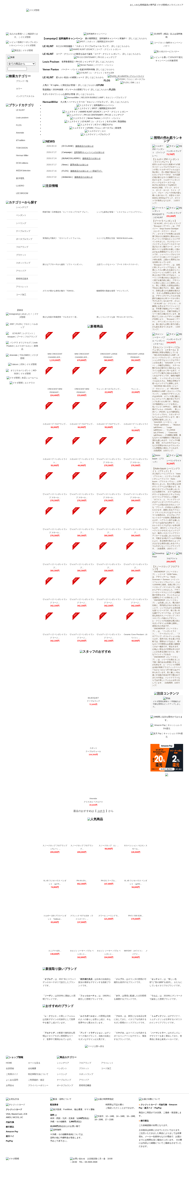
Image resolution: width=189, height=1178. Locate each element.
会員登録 (10, 1068)
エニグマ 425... (54, 951)
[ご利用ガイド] (109, 22)
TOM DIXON (22, 148)
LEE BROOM (22, 193)
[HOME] (32, 10)
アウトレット (22, 287)
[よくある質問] (131, 22)
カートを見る (34, 1063)
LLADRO (20, 186)
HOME (9, 1063)
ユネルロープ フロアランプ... (55, 424)
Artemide (20, 133)
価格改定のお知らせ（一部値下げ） (86, 171)
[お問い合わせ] (152, 22)
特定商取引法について (38, 1074)
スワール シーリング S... (108, 916)
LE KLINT (20, 110)
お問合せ (10, 1085)
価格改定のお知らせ (84, 146)
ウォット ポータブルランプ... (109, 389)
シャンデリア (22, 207)
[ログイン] (73, 22)
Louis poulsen (22, 117)
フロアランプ (22, 247)
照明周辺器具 (22, 279)
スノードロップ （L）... (109, 846)
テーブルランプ (23, 231)
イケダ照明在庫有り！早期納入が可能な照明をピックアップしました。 (167, 704)
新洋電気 (20, 178)
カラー (19, 88)
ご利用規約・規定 (36, 1080)
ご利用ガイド (12, 1074)
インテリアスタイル (25, 96)
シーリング (21, 223)
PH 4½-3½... (82, 881)
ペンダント (21, 215)
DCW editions (22, 163)
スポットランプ (23, 263)
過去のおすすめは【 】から (93, 810)
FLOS (18, 125)
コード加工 (21, 294)
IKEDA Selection (23, 170)
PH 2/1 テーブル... (108, 881)
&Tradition (20, 140)
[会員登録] (90, 22)
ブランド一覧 (22, 81)
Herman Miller (22, 155)
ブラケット (21, 255)
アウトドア (21, 271)
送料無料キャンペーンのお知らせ (89, 152)
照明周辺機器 (85, 1085)
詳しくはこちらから (138, 38)
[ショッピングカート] (174, 22)
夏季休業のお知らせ (79, 165)
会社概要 (32, 1068)
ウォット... (135, 389)
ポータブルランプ (24, 239)
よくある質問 (12, 1080)
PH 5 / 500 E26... (135, 916)
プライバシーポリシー (38, 1085)
